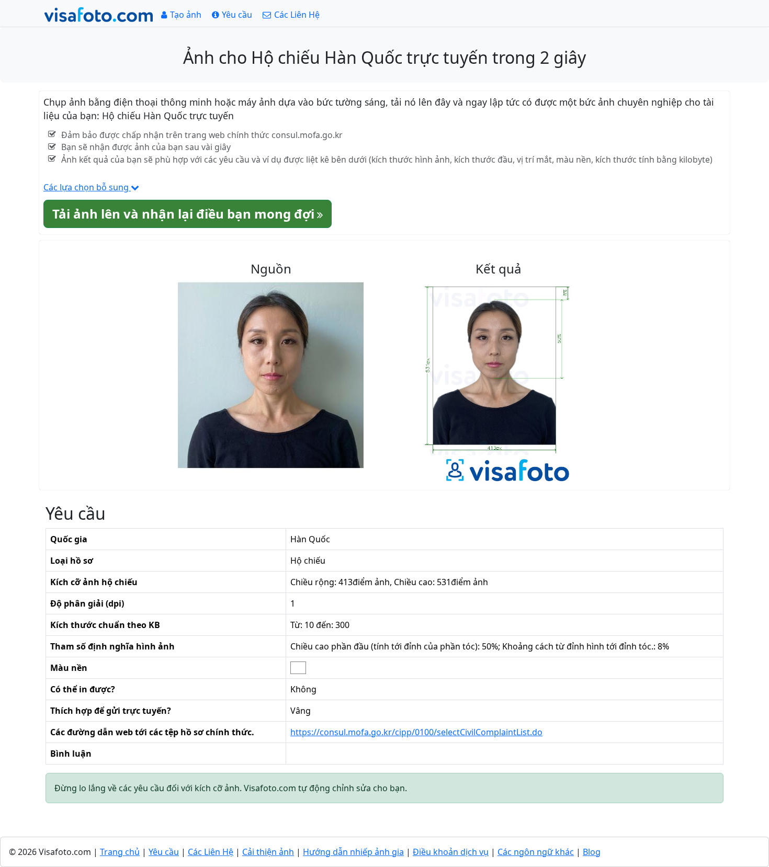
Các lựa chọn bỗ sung (87, 187)
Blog (592, 852)
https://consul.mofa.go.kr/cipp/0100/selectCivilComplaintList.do (416, 732)
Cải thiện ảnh (268, 852)
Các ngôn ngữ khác (535, 852)
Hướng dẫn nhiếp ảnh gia (353, 852)
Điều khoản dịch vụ (451, 852)
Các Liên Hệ (210, 852)
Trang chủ (120, 852)
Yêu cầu (164, 852)
